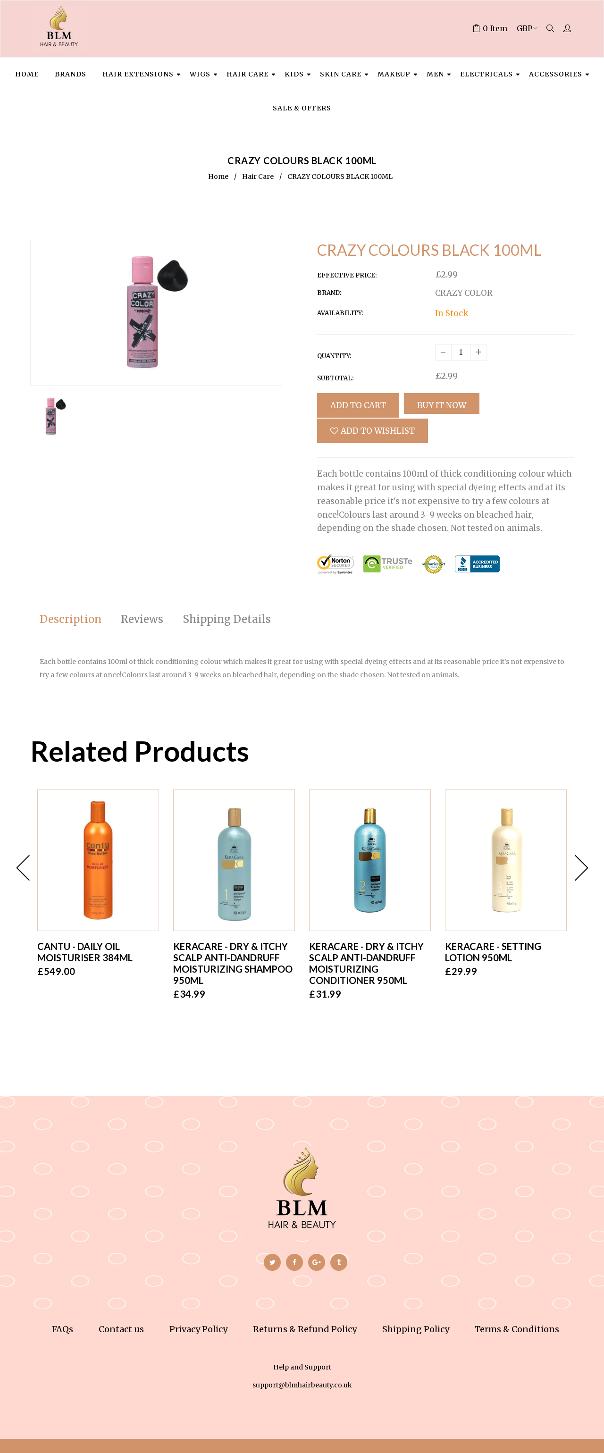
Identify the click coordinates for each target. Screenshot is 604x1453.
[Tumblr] (338, 1262)
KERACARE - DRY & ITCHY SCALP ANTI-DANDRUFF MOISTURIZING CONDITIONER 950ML (366, 963)
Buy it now (441, 405)
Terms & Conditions (517, 1329)
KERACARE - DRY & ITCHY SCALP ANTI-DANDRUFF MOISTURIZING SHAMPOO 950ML (233, 963)
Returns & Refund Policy (305, 1329)
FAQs (62, 1329)
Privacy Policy (198, 1329)
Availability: (340, 313)
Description (70, 619)
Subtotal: (335, 378)
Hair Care (258, 176)
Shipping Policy (415, 1329)
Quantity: (334, 356)
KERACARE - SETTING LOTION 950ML (493, 952)
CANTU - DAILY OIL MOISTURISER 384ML (85, 952)
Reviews (142, 619)
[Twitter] (272, 1262)
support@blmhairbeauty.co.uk (302, 1385)
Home (218, 176)
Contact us (121, 1329)
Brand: (329, 293)
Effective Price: (347, 275)
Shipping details (227, 619)
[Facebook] (294, 1262)
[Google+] (316, 1262)
